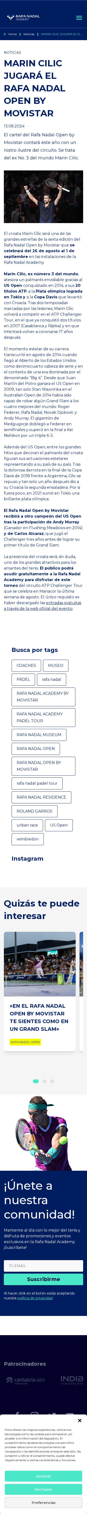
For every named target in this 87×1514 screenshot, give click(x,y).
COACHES (26, 665)
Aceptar (43, 1476)
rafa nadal (51, 679)
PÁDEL (23, 679)
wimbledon (28, 839)
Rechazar (43, 1489)
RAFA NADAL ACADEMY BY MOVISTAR (43, 696)
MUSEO (55, 665)
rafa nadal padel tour (37, 783)
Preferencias (44, 1502)
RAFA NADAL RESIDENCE (41, 797)
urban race (27, 825)
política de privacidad (34, 1298)
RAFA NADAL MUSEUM (39, 734)
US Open (59, 825)
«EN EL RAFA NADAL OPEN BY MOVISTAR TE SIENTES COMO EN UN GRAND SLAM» (39, 1017)
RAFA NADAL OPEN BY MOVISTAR (39, 766)
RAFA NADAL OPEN (36, 748)
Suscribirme (43, 1279)
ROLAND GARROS (34, 811)
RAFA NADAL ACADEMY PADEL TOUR (40, 717)
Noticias (28, 34)
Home (12, 34)
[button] (79, 1420)
